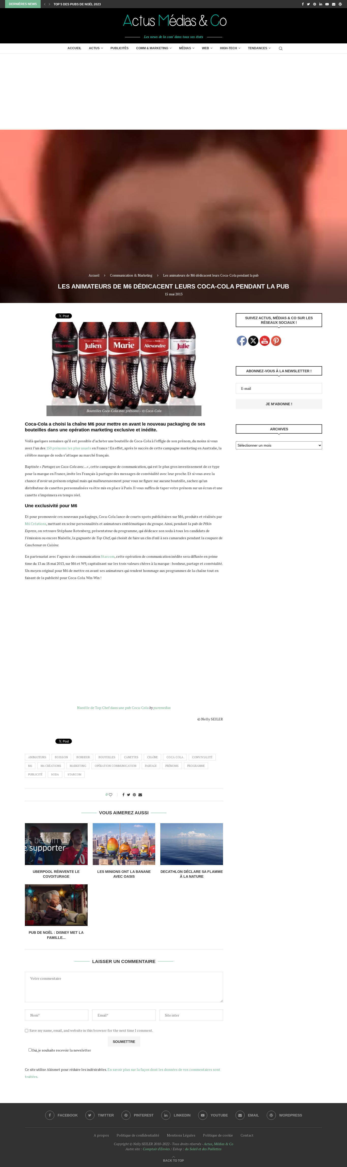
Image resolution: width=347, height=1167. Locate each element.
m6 (30, 766)
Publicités (120, 48)
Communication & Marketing (131, 275)
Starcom (108, 556)
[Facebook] (303, 4)
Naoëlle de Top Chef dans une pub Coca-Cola (113, 707)
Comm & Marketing (152, 48)
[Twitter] (308, 4)
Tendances (257, 48)
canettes (131, 757)
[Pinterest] (314, 4)
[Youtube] (327, 4)
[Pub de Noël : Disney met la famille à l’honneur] (56, 905)
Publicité (35, 774)
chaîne (152, 757)
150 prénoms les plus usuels (68, 448)
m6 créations (51, 766)
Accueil (74, 48)
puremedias (162, 707)
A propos (101, 1135)
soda (55, 774)
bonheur (83, 757)
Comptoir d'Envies (156, 1148)
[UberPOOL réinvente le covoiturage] (56, 844)
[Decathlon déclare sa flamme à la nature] (191, 844)
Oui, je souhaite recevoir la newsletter (61, 1050)
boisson (61, 757)
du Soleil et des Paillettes (203, 1148)
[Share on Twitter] (128, 794)
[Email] (333, 4)
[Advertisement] (173, 91)
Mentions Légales (181, 1135)
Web (205, 48)
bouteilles (107, 757)
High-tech (228, 48)
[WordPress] (340, 4)
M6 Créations (35, 523)
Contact (247, 1135)
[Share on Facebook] (123, 794)
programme (196, 766)
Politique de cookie (218, 1135)
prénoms (172, 766)
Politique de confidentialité (138, 1135)
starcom (74, 774)
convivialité (202, 757)
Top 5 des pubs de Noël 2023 (77, 4)
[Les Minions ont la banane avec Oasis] (124, 844)
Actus (94, 48)
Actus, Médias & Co (218, 1143)
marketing (78, 766)
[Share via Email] (140, 794)
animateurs (37, 757)
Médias (185, 48)
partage (151, 766)
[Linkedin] (320, 4)
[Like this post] (114, 794)
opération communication (115, 766)
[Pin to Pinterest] (134, 794)
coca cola (174, 757)
